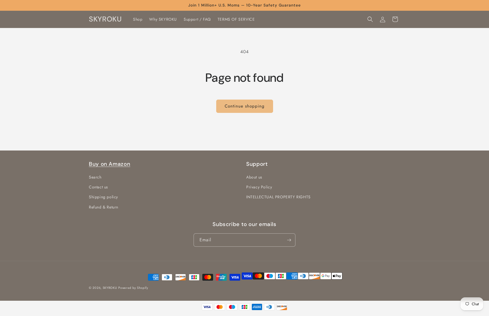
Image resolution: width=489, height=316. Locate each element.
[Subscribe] (289, 240)
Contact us (98, 187)
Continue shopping (245, 106)
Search (95, 177)
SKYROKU (110, 287)
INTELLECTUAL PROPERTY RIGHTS (278, 197)
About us (254, 177)
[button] (370, 19)
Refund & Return (103, 207)
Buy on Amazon (109, 163)
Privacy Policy (259, 187)
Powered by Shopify (133, 287)
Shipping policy (103, 197)
